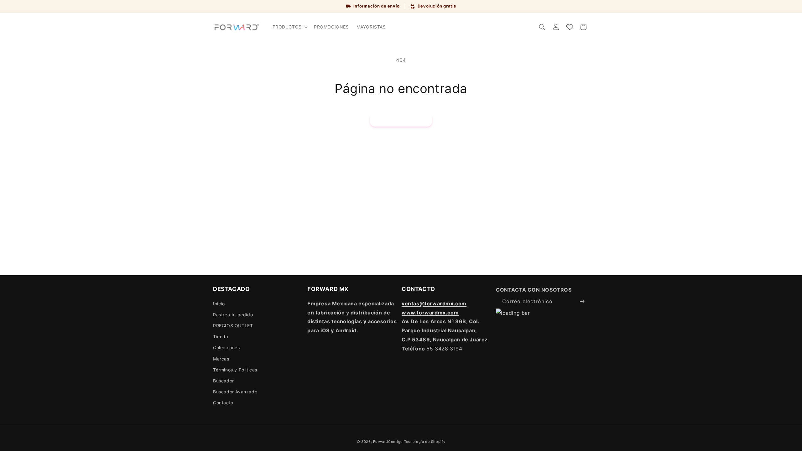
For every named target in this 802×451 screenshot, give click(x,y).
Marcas (221, 358)
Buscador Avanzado (235, 391)
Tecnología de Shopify (424, 441)
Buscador (223, 380)
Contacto (223, 402)
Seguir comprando (401, 119)
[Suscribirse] (582, 301)
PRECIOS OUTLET (233, 325)
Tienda (220, 336)
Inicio (219, 303)
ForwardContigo (388, 441)
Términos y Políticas (235, 369)
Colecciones (226, 347)
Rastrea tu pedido (233, 314)
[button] (289, 27)
